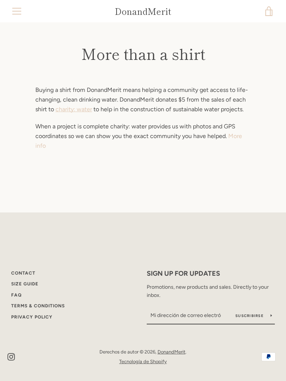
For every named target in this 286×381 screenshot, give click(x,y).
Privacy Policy (32, 317)
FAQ (16, 295)
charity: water (73, 109)
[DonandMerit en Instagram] (11, 356)
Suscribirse (250, 315)
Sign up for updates (183, 273)
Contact (23, 273)
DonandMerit (143, 11)
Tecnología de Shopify (143, 361)
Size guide (24, 283)
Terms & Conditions (38, 305)
